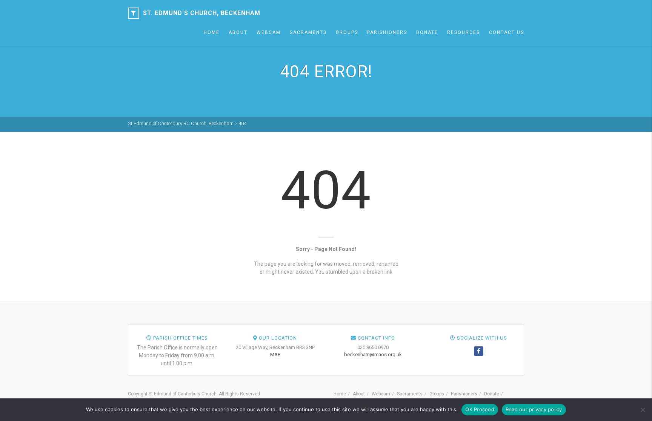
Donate (427, 32)
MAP (275, 354)
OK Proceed (479, 409)
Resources (463, 32)
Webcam (269, 32)
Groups (347, 32)
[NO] (642, 409)
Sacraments (308, 32)
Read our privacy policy (534, 409)
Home (212, 32)
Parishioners (387, 32)
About (238, 32)
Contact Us (506, 32)
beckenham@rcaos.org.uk (373, 354)
